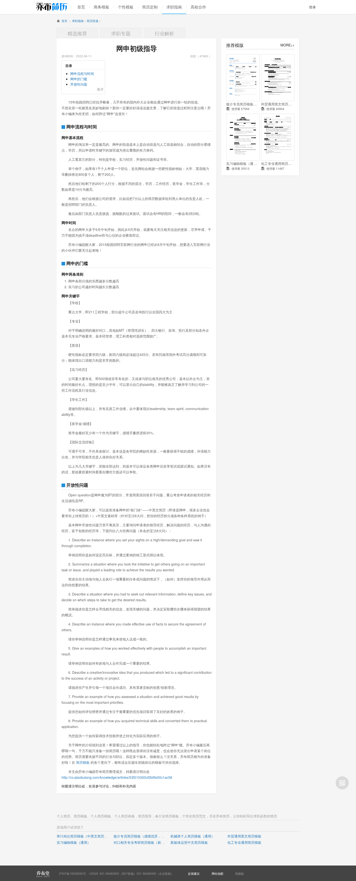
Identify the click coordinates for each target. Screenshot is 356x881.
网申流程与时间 (82, 73)
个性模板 (125, 7)
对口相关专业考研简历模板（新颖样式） (144, 842)
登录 (312, 7)
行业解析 (164, 33)
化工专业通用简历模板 (277, 163)
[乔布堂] (43, 874)
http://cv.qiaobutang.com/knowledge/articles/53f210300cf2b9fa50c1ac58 (117, 777)
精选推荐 (77, 33)
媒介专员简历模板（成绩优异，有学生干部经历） (243, 104)
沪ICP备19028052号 (72, 873)
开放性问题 (78, 84)
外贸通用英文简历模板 (277, 104)
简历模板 (83, 762)
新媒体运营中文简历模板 (189, 842)
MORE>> (287, 45)
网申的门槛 (78, 78)
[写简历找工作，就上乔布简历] (51, 6)
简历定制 (150, 7)
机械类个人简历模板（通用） (192, 836)
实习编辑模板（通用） (243, 163)
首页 (81, 7)
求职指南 (174, 7)
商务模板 (101, 7)
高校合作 (198, 7)
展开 (100, 89)
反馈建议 (194, 873)
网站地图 (217, 873)
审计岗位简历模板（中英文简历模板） (85, 836)
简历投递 (92, 21)
